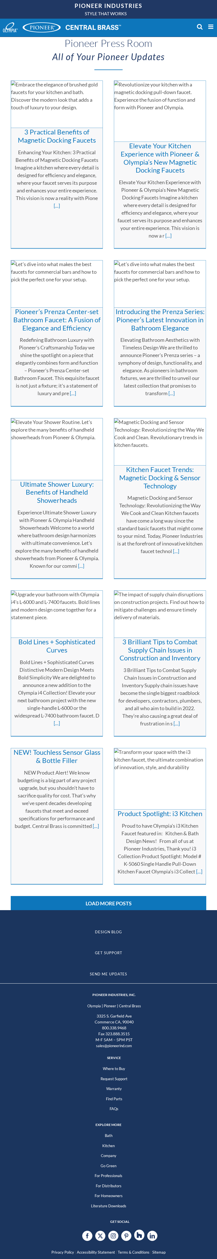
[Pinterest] (126, 1236)
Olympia (94, 1006)
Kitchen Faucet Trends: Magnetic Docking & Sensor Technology (160, 477)
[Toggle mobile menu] (211, 27)
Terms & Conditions (133, 1252)
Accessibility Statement (96, 1252)
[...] (57, 206)
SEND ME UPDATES (108, 974)
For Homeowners (109, 1195)
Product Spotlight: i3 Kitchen (160, 813)
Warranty (114, 1088)
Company (108, 1155)
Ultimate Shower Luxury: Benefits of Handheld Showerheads (57, 492)
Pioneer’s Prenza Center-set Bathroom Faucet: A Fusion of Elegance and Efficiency (57, 319)
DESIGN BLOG (108, 932)
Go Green (108, 1166)
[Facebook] (87, 1236)
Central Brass (130, 1006)
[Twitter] (100, 1236)
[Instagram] (113, 1236)
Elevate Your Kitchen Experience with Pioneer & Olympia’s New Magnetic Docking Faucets (160, 158)
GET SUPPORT (108, 953)
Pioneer (110, 1006)
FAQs (114, 1108)
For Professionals (108, 1175)
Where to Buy (114, 1068)
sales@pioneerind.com (114, 1045)
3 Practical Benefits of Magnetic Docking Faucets (57, 136)
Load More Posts (109, 903)
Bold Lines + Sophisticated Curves (56, 646)
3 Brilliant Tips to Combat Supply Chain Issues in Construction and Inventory (160, 650)
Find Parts (114, 1099)
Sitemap (159, 1252)
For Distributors (108, 1186)
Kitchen (108, 1145)
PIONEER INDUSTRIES (108, 5)
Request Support (114, 1079)
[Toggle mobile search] (200, 27)
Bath (108, 1135)
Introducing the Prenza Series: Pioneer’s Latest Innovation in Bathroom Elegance (160, 319)
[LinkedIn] (152, 1236)
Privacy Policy (62, 1252)
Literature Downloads (108, 1206)
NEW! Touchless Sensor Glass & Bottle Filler (57, 756)
